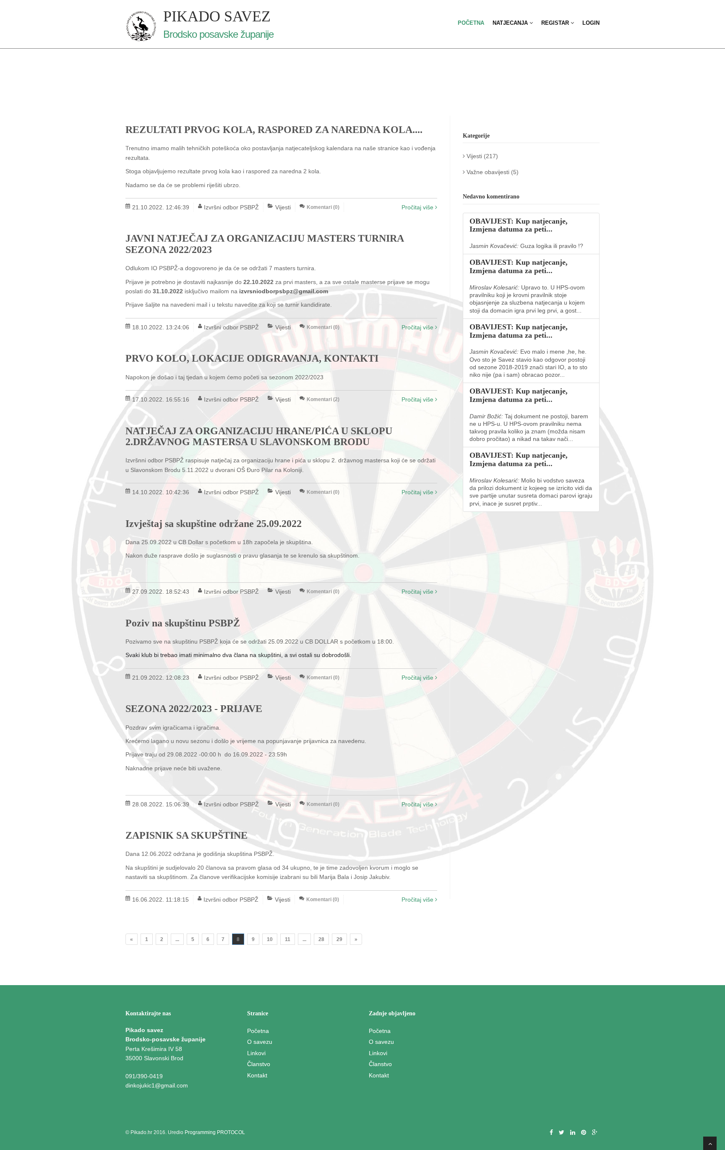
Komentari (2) (323, 399)
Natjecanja (511, 23)
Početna (471, 23)
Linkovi (256, 1053)
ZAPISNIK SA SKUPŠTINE (186, 835)
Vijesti (473, 156)
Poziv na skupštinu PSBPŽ (182, 623)
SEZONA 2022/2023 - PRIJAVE (193, 708)
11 (287, 939)
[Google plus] (594, 1132)
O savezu (259, 1041)
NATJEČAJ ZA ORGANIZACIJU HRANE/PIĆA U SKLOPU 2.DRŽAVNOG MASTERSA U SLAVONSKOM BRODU (258, 436)
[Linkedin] (572, 1132)
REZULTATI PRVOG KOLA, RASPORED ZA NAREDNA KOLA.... (273, 129)
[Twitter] (561, 1132)
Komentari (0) (323, 207)
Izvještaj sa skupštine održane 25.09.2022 (213, 523)
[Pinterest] (583, 1132)
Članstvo (258, 1064)
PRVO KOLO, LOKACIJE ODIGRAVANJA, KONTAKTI (251, 358)
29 (339, 939)
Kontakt (257, 1075)
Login (591, 23)
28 (321, 939)
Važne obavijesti (487, 172)
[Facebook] (551, 1132)
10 (270, 939)
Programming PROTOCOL (215, 1132)
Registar (556, 23)
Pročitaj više (418, 207)
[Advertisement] (531, 846)
